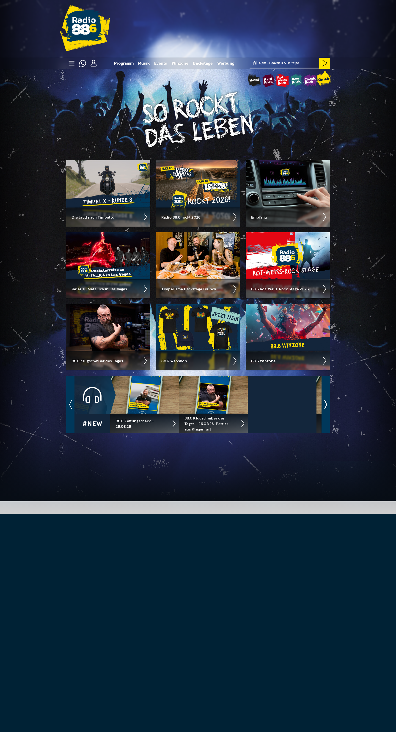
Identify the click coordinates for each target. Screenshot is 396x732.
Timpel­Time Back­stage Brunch (188, 289)
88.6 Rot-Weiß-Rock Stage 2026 (280, 289)
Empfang (259, 217)
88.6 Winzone (263, 361)
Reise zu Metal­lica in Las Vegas (99, 289)
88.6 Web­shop (174, 361)
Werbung (225, 63)
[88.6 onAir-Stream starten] (324, 80)
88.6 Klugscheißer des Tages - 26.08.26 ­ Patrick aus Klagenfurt (206, 423)
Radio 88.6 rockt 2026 (181, 217)
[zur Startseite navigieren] (84, 29)
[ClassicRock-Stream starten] (310, 80)
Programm (124, 63)
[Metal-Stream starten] (254, 80)
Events (160, 63)
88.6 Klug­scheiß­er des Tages (97, 361)
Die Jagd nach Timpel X (93, 217)
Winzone (180, 63)
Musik (144, 63)
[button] (93, 63)
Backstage (203, 63)
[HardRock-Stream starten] (268, 80)
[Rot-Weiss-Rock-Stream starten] (282, 80)
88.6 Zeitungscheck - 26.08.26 (135, 423)
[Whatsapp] (82, 63)
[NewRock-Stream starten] (296, 80)
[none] (71, 63)
